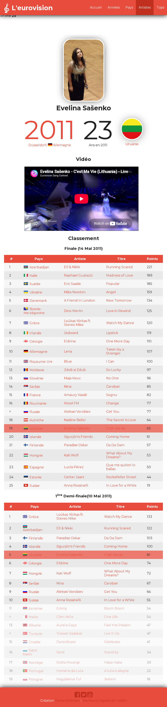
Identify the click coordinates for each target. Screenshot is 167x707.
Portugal (36, 671)
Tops (160, 7)
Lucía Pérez (74, 467)
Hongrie (36, 455)
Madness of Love (119, 275)
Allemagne (38, 352)
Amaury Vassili (75, 395)
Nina (67, 386)
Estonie (35, 477)
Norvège (35, 663)
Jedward (71, 333)
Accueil (96, 7)
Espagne (36, 467)
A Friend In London (79, 300)
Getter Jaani (74, 477)
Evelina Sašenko (77, 428)
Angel (111, 292)
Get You (112, 412)
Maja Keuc (72, 378)
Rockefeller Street (121, 477)
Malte (33, 617)
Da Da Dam (115, 445)
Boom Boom (114, 608)
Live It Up (111, 633)
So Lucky (113, 370)
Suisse (34, 486)
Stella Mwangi (67, 662)
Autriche (36, 420)
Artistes (145, 7)
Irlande (35, 333)
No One (112, 378)
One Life (111, 617)
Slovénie (36, 378)
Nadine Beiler (75, 420)
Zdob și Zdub (75, 370)
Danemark (38, 301)
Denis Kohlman (67, 701)
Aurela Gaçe (66, 625)
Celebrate (112, 642)
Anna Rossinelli (76, 485)
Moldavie (36, 370)
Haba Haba (113, 662)
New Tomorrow (119, 300)
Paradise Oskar (76, 445)
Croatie (34, 642)
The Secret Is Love (121, 420)
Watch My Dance (120, 323)
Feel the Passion (117, 625)
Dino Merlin (73, 311)
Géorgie (36, 341)
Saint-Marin (30, 652)
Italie (33, 276)
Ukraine (35, 292)
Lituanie (36, 428)
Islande (35, 437)
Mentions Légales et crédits (104, 701)
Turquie (35, 634)
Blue (68, 361)
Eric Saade (72, 284)
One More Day (118, 341)
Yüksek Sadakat (69, 633)
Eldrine (70, 341)
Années (114, 7)
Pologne (35, 679)
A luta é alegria (116, 671)
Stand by (111, 652)
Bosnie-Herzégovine (34, 311)
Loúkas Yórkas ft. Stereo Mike (77, 323)
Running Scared (119, 267)
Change (112, 403)
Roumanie (37, 403)
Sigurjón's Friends (78, 437)
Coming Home (118, 437)
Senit (60, 652)
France (35, 395)
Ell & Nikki (72, 267)
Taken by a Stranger (115, 351)
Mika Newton (75, 292)
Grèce (34, 323)
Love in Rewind (118, 311)
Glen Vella (64, 617)
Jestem (110, 679)
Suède (34, 284)
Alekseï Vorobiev (77, 412)
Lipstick (112, 333)
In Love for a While (121, 485)
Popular (113, 284)
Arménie (35, 609)
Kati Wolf (71, 455)
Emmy (61, 608)
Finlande (36, 445)
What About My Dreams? (119, 455)
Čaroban (113, 386)
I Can (110, 361)
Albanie (34, 625)
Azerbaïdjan (39, 267)
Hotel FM (71, 403)
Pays (129, 7)
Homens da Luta (69, 671)
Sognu (111, 395)
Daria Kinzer (66, 642)
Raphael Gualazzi (78, 275)
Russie (34, 412)
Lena (68, 351)
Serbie (34, 387)
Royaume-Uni (40, 362)
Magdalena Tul (68, 679)
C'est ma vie (115, 428)
